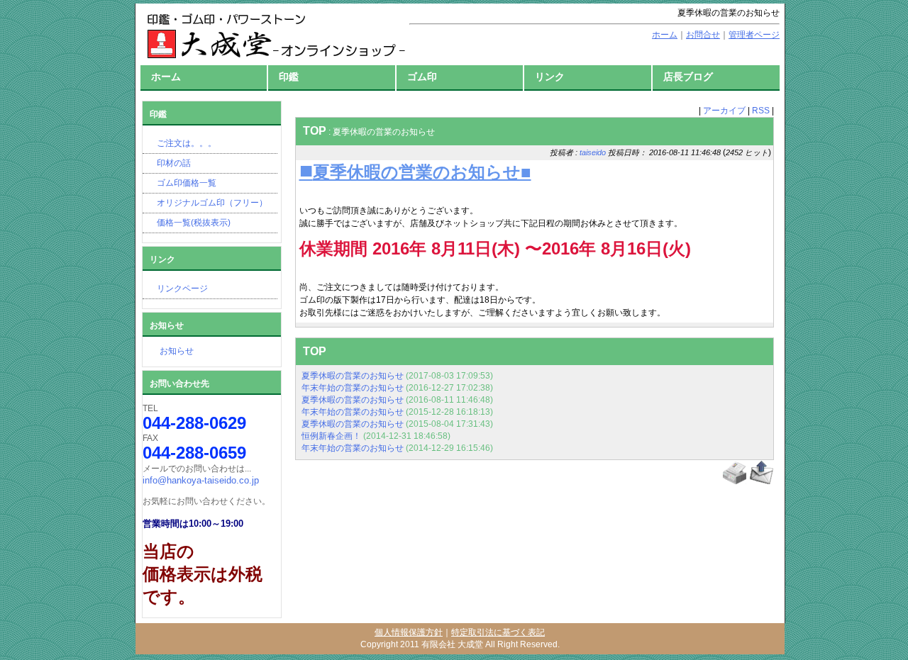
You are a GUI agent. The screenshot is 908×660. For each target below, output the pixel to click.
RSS (761, 111)
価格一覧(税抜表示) (194, 223)
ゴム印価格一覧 (186, 183)
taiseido (593, 152)
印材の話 (174, 163)
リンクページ (182, 288)
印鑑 (289, 76)
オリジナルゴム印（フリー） (212, 203)
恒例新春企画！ (331, 436)
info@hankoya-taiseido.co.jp (201, 480)
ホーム (166, 76)
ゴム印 (422, 76)
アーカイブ (724, 111)
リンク (550, 76)
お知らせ (168, 351)
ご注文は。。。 (186, 143)
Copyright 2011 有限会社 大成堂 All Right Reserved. (460, 644)
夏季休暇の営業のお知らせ (352, 376)
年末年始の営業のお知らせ (352, 388)
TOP (314, 131)
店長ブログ (688, 76)
